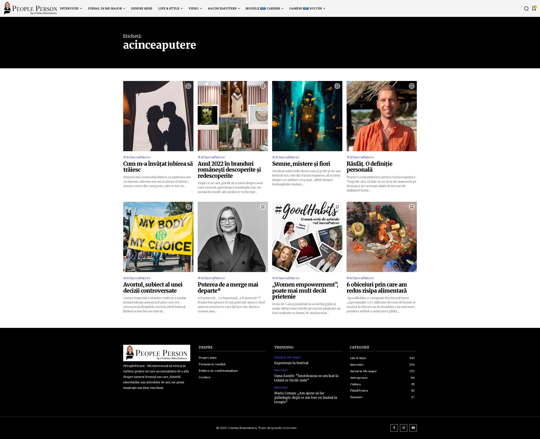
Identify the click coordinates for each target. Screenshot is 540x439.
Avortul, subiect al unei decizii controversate (152, 287)
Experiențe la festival (291, 363)
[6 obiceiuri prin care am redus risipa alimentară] (382, 237)
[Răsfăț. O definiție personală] (382, 116)
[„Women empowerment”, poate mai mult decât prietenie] (307, 237)
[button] (526, 8)
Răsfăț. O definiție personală (369, 166)
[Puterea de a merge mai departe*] (233, 237)
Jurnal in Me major (287, 357)
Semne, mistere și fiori (301, 163)
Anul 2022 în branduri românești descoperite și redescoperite (229, 169)
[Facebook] (394, 428)
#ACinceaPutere (137, 157)
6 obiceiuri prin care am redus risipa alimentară (377, 287)
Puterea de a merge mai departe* (228, 287)
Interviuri (281, 370)
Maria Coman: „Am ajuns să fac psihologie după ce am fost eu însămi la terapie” (305, 397)
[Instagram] (403, 428)
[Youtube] (413, 428)
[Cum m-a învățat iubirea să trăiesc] (158, 116)
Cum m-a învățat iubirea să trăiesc (158, 166)
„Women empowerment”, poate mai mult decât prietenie (305, 290)
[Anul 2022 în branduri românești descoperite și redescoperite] (233, 116)
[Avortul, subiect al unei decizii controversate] (158, 237)
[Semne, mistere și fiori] (307, 116)
